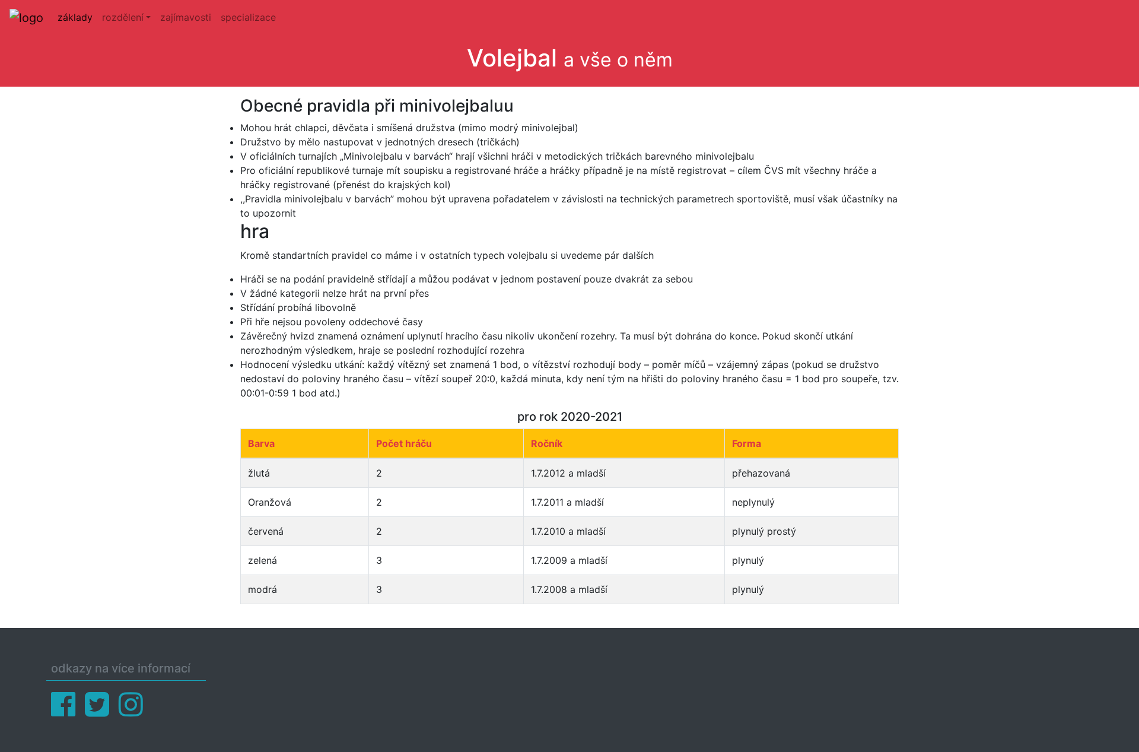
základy (75, 17)
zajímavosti (185, 17)
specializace (248, 17)
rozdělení (123, 17)
